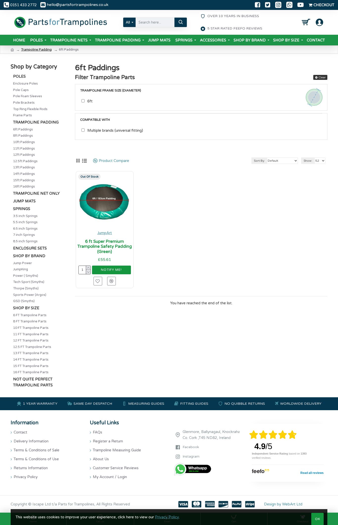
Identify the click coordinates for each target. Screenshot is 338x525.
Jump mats (24, 201)
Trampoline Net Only (36, 193)
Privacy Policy (167, 517)
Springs (21, 209)
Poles (19, 76)
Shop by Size (26, 308)
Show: (308, 160)
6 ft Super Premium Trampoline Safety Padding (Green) (104, 246)
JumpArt (104, 233)
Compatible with (95, 120)
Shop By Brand (29, 256)
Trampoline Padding (36, 50)
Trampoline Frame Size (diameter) (110, 91)
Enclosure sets (30, 248)
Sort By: (259, 160)
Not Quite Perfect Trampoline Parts (33, 382)
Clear (322, 77)
